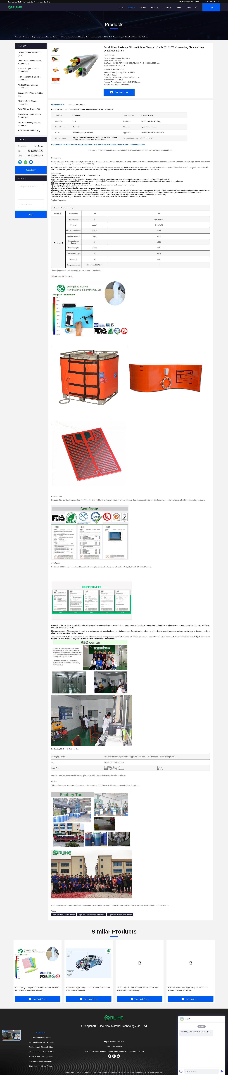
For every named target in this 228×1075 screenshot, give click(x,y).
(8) (29, 124)
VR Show (143, 7)
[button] (55, 82)
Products (131, 7)
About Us (154, 7)
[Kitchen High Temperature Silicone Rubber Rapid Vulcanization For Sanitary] (89, 963)
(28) (29, 78)
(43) (29, 115)
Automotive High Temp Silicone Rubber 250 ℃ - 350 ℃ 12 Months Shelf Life (37, 989)
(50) (28, 70)
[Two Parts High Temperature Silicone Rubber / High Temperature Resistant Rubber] (191, 963)
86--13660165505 (213, 2)
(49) (29, 109)
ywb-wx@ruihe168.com (191, 2)
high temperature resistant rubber (91, 915)
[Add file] (181, 1071)
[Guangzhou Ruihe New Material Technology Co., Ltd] (15, 7)
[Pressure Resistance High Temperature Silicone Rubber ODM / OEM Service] (139, 963)
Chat (211, 7)
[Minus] (222, 1018)
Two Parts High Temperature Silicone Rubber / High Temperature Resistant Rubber (189, 989)
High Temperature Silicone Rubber (45, 37)
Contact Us (167, 7)
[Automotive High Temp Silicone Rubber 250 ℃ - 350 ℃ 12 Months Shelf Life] (37, 963)
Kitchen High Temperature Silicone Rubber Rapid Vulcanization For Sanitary (86, 989)
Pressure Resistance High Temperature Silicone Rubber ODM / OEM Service (137, 989)
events (178, 7)
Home (121, 7)
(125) (28, 86)
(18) (28, 102)
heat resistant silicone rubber (64, 915)
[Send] (222, 1071)
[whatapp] (25, 162)
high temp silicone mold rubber (120, 915)
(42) (29, 131)
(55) (30, 94)
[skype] (19, 162)
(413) (30, 54)
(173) (29, 62)
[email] (30, 162)
